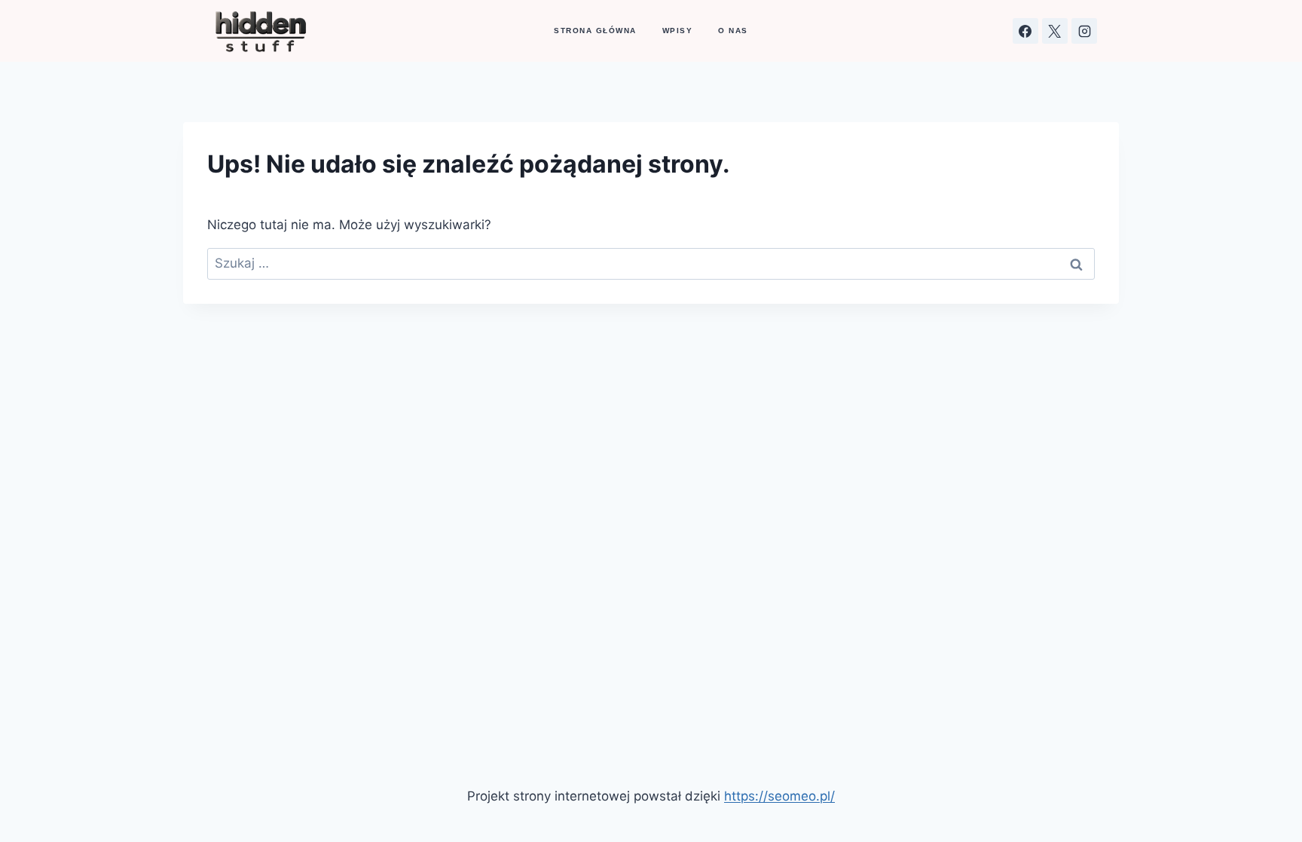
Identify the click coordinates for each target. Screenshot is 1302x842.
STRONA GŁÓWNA (595, 30)
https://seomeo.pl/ (779, 796)
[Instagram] (1084, 31)
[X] (1055, 31)
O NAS (733, 30)
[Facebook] (1025, 31)
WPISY (677, 30)
